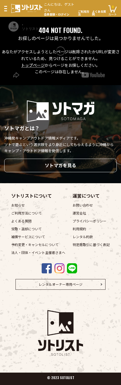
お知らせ (18, 205)
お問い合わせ (83, 205)
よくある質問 (99, 13)
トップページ (33, 65)
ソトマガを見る (60, 165)
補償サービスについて (28, 236)
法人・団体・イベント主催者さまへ (38, 252)
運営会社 (79, 213)
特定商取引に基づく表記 (91, 244)
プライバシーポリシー (89, 220)
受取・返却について (26, 228)
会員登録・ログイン (59, 9)
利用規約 (79, 228)
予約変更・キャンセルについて (35, 244)
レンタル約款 (83, 236)
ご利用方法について (26, 213)
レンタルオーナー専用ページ (60, 284)
